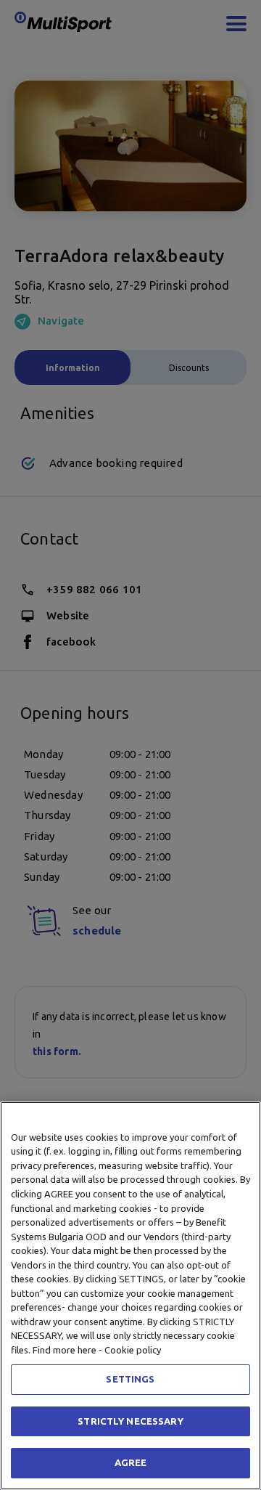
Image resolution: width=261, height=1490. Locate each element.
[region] (130, 1296)
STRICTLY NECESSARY (130, 1421)
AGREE (131, 1462)
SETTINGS (130, 1379)
